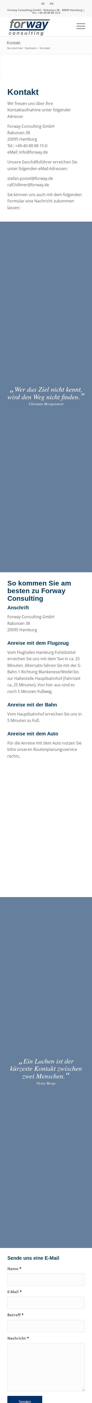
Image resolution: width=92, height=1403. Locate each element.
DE (43, 3)
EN (51, 3)
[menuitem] (43, 3)
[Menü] (78, 26)
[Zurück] (4, 62)
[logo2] (38, 27)
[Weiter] (87, 62)
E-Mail (14, 1291)
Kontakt (13, 43)
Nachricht (18, 1338)
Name (14, 1268)
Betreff (15, 1314)
